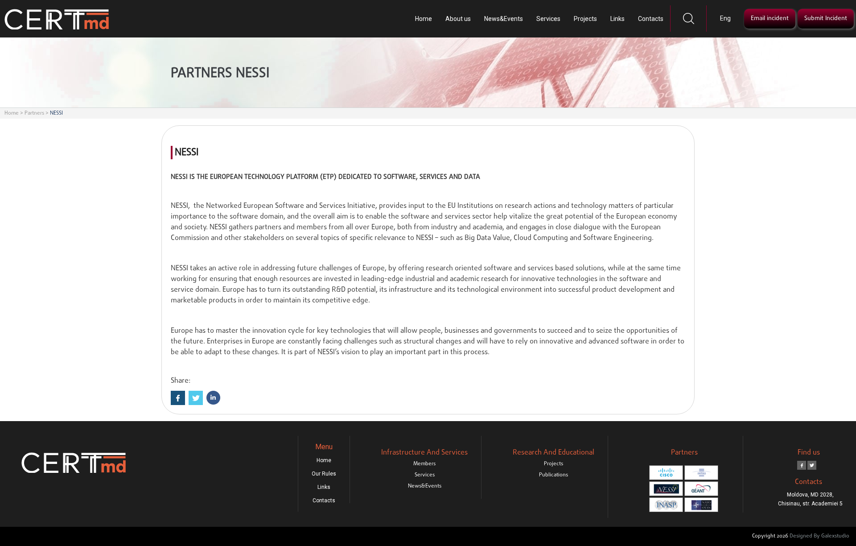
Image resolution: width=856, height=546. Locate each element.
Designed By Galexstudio (819, 536)
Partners (34, 113)
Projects (585, 18)
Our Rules (324, 474)
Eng (725, 18)
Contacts (650, 18)
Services (548, 18)
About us (458, 18)
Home (423, 18)
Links (617, 18)
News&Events (503, 18)
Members (424, 464)
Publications (553, 475)
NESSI (56, 113)
